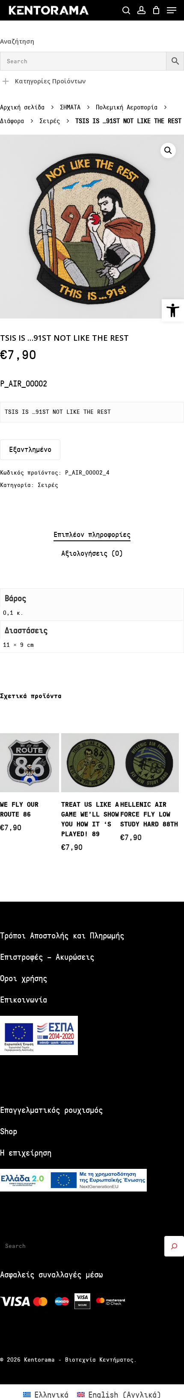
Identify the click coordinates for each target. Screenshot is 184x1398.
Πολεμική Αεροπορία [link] (126, 107)
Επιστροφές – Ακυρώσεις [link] (47, 957)
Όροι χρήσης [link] (23, 978)
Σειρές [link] (49, 121)
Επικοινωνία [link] (23, 999)
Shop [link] (8, 1131)
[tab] (92, 535)
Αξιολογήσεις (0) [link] (92, 553)
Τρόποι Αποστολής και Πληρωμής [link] (62, 935)
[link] (173, 310)
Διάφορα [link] (12, 121)
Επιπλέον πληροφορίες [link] (92, 535)
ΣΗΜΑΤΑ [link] (70, 107)
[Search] (174, 1246)
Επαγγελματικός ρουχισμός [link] (51, 1110)
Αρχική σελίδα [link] (22, 107)
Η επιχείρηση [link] (25, 1152)
